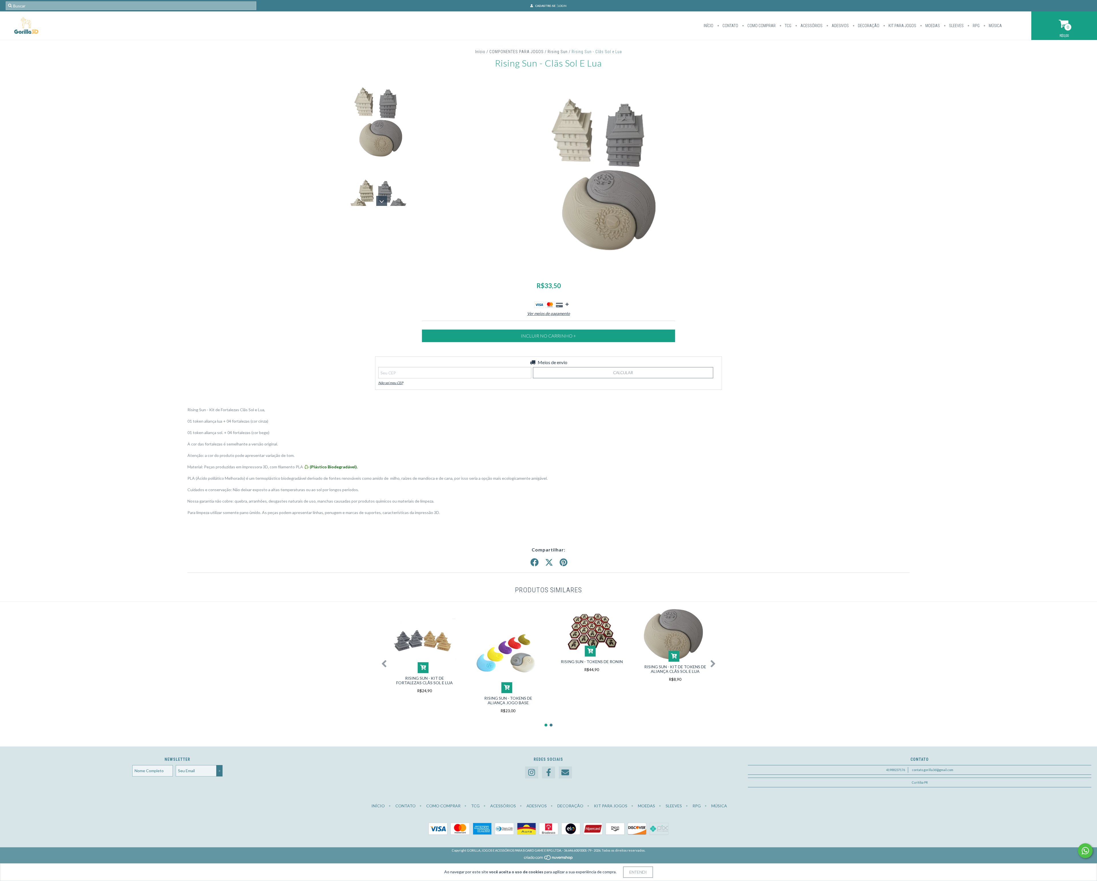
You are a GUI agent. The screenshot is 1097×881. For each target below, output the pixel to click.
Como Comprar (761, 25)
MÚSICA (995, 25)
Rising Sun (558, 51)
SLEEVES (956, 25)
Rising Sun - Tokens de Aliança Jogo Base (508, 700)
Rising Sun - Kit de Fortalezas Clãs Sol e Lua (424, 680)
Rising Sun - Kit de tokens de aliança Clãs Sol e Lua (675, 669)
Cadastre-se (545, 5)
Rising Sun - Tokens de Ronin (592, 661)
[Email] (565, 772)
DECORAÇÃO (868, 25)
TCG (787, 25)
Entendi (638, 872)
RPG (976, 25)
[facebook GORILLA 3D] (548, 772)
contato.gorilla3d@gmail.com (932, 770)
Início (708, 25)
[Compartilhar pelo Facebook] (535, 562)
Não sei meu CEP (390, 383)
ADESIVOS (840, 25)
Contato (730, 25)
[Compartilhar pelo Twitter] (549, 562)
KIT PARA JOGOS (902, 25)
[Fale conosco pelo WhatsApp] (1085, 850)
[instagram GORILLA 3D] (531, 772)
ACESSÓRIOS (811, 25)
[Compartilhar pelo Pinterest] (563, 562)
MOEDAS (932, 25)
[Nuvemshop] (549, 859)
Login (562, 5)
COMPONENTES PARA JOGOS (516, 51)
